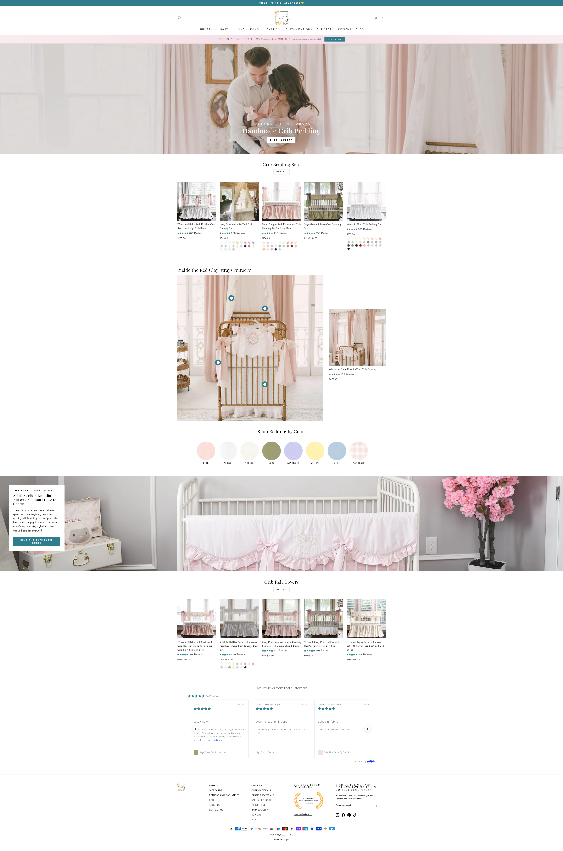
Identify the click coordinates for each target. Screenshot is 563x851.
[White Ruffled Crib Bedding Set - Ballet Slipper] (376, 238)
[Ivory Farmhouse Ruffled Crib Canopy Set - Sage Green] (249, 246)
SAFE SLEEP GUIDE (261, 800)
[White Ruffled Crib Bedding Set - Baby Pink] (372, 238)
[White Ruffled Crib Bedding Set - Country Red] (360, 245)
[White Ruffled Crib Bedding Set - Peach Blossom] (368, 245)
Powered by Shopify (281, 839)
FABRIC (273, 29)
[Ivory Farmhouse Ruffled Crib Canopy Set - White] (225, 242)
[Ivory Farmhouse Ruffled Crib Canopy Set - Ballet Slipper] (241, 242)
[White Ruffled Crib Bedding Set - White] (348, 238)
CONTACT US (216, 810)
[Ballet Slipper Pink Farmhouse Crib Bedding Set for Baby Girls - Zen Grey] (283, 246)
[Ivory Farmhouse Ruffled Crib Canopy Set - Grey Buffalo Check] (221, 249)
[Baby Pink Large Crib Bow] (218, 362)
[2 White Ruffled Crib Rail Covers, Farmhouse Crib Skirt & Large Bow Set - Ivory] (225, 664)
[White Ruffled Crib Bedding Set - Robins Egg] (372, 245)
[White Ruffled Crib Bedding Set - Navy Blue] (356, 245)
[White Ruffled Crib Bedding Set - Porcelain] (356, 238)
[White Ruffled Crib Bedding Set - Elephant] (368, 242)
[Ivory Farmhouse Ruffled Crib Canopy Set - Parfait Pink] (249, 242)
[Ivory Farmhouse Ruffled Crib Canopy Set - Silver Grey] (253, 242)
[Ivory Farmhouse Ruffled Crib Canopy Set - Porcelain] (229, 242)
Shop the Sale (335, 39)
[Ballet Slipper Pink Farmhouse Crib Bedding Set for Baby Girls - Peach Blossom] (272, 249)
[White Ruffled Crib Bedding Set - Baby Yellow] (356, 242)
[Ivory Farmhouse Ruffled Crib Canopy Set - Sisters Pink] (245, 242)
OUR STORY (325, 29)
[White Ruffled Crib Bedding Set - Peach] (364, 245)
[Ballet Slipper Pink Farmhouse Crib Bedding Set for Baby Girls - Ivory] (275, 242)
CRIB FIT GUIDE (259, 805)
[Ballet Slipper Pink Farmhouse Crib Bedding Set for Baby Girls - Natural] (283, 242)
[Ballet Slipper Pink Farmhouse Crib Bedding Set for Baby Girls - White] (272, 242)
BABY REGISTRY (259, 810)
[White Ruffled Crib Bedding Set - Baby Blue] (352, 242)
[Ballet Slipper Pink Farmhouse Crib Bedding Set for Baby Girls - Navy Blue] (275, 249)
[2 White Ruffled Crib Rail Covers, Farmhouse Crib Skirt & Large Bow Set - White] (221, 664)
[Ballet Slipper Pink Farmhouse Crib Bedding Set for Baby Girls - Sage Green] (287, 246)
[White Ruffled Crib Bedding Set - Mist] (364, 242)
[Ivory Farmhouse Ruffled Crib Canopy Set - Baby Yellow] (237, 246)
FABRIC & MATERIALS (262, 795)
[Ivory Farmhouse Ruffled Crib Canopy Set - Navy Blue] (245, 246)
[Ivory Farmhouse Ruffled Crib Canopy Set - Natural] (233, 242)
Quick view (197, 217)
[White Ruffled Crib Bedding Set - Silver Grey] (376, 242)
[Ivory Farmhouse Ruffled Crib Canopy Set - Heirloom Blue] (229, 246)
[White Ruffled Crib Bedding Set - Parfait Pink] (380, 238)
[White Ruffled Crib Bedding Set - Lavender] (380, 242)
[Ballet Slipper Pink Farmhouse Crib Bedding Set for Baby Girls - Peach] (264, 249)
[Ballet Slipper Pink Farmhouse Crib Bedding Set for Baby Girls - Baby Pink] (268, 242)
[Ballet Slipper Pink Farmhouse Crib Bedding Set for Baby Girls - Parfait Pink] (291, 242)
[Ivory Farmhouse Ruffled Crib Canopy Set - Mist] (233, 246)
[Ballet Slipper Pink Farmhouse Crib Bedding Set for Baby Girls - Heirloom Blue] (275, 246)
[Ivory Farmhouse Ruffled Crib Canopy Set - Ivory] (221, 242)
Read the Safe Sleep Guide (36, 541)
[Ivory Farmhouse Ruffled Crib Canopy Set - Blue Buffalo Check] (225, 249)
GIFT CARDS (215, 790)
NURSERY (206, 29)
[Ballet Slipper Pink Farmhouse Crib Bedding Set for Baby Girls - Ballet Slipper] (264, 242)
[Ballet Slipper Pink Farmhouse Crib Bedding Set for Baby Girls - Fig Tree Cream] (268, 249)
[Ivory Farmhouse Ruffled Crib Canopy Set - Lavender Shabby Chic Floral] (229, 249)
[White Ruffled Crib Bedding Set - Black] (348, 248)
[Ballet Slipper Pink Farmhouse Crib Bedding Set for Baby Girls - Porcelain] (279, 242)
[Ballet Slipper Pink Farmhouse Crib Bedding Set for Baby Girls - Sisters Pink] (287, 242)
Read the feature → (303, 813)
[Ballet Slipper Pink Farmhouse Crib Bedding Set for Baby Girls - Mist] (279, 249)
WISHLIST (214, 785)
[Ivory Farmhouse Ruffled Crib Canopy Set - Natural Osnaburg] (233, 249)
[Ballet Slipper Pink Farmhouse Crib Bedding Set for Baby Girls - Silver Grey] (279, 246)
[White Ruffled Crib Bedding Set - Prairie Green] (352, 245)
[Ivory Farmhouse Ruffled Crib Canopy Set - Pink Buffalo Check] (253, 246)
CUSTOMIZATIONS (298, 29)
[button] (195, 729)
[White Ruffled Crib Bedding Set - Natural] (364, 238)
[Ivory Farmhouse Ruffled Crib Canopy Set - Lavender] (241, 246)
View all (282, 172)
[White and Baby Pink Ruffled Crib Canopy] (231, 298)
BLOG (360, 29)
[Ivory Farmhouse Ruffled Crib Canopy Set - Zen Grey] (221, 246)
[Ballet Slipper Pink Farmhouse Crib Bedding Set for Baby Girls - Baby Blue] (272, 246)
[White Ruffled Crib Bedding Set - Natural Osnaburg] (376, 245)
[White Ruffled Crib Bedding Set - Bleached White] (360, 238)
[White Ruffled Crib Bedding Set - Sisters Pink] (348, 242)
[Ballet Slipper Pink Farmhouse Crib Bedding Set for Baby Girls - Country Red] (291, 246)
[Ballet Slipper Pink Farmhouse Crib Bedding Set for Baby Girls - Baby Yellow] (264, 246)
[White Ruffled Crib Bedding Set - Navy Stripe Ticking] (380, 245)
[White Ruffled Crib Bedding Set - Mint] (360, 242)
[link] (219, 752)
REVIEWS (344, 29)
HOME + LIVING (248, 29)
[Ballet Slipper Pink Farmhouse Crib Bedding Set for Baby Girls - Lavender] (268, 246)
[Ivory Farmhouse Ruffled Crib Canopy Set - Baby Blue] (225, 246)
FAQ (211, 800)
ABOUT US (214, 805)
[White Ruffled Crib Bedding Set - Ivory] (352, 238)
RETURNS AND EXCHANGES (224, 795)
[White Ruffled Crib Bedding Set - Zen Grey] (372, 242)
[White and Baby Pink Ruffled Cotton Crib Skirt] (265, 384)
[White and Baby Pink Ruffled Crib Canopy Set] (265, 308)
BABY (224, 29)
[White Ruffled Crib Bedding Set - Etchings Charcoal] (348, 245)
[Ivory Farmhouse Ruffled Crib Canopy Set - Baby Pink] (237, 242)
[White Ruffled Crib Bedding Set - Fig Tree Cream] (368, 238)
